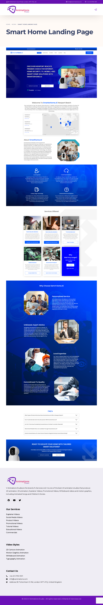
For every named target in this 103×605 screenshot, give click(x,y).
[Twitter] (19, 500)
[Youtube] (14, 500)
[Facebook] (8, 500)
